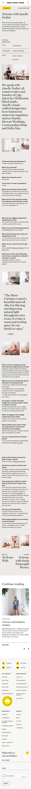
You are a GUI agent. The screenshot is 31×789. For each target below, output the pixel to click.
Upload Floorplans (21, 690)
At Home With (17, 46)
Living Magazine (6, 732)
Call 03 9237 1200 (24, 8)
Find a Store (5, 680)
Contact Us (19, 677)
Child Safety (19, 698)
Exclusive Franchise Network (7, 721)
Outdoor (18, 724)
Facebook (20, 56)
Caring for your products (20, 694)
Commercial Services (7, 726)
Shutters (18, 721)
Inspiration (5, 683)
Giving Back (5, 690)
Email (14, 56)
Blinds (18, 718)
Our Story (4, 677)
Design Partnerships (7, 693)
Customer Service (21, 680)
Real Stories (5, 687)
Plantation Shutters (18, 248)
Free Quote (6, 8)
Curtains (18, 714)
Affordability (5, 718)
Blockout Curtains (19, 461)
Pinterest (16, 59)
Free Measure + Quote (22, 687)
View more (5, 645)
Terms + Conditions (7, 742)
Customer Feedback (21, 683)
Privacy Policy (6, 746)
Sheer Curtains (18, 443)
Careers (4, 729)
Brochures (5, 736)
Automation (19, 728)
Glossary (4, 739)
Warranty (4, 714)
